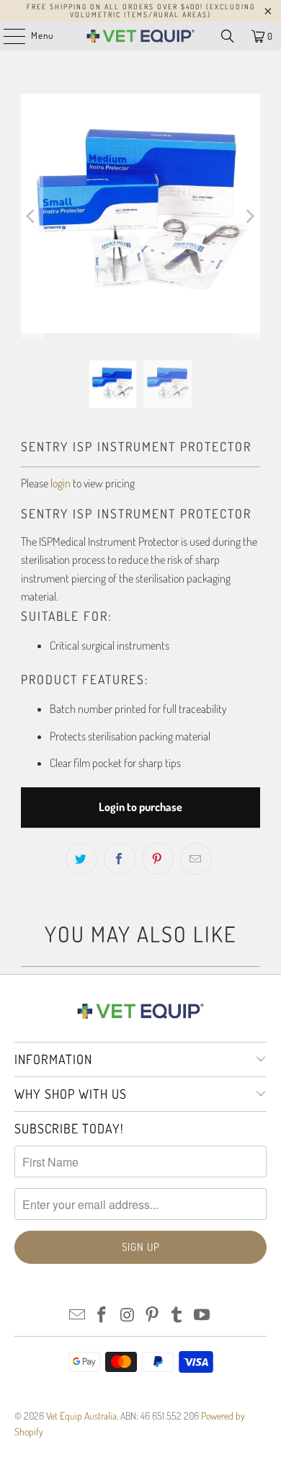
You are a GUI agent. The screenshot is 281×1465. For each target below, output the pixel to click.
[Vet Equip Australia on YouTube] (202, 1315)
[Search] (227, 36)
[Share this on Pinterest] (158, 859)
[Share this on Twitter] (81, 859)
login (60, 483)
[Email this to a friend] (196, 859)
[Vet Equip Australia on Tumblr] (177, 1315)
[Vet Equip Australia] (141, 36)
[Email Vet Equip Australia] (77, 1315)
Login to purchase (140, 807)
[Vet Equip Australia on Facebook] (102, 1315)
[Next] (249, 216)
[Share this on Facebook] (119, 859)
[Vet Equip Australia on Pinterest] (153, 1315)
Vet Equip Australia (81, 1415)
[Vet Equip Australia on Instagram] (127, 1315)
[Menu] (7, 36)
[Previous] (31, 216)
